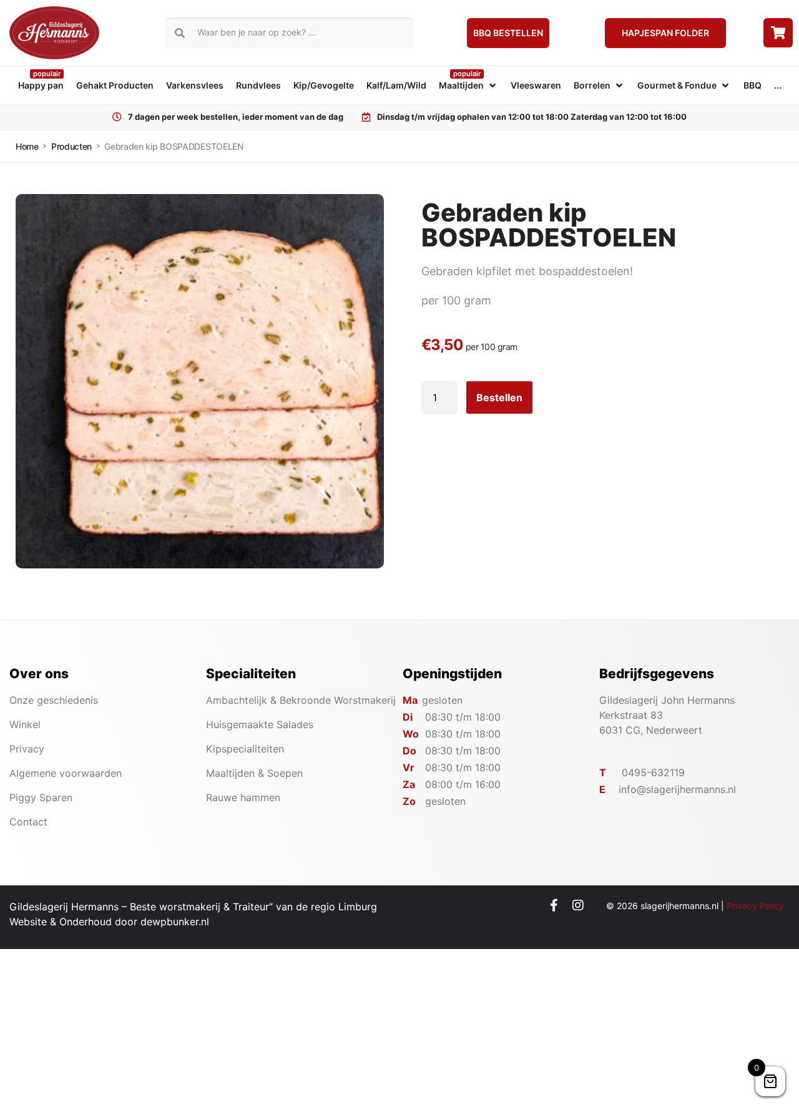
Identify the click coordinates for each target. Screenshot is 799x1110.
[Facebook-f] (553, 905)
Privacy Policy (755, 905)
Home (27, 146)
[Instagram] (578, 905)
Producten (71, 146)
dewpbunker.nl (174, 921)
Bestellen (499, 397)
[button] (468, 85)
